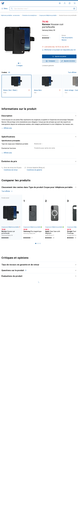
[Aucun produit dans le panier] (74, 3)
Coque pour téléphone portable (48, 15)
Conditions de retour (11, 170)
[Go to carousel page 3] (38, 243)
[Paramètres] (59, 3)
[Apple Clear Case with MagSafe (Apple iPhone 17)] (55, 217)
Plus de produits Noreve (67, 38)
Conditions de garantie (34, 170)
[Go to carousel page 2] (37, 243)
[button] (59, 47)
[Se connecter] (65, 3)
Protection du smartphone (29, 15)
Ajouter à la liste (69, 61)
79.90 (45, 21)
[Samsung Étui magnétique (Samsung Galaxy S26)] (33, 217)
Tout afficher (72, 72)
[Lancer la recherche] (12, 8)
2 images (19, 65)
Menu (6, 8)
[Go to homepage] (3, 3)
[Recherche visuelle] (74, 8)
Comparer (52, 61)
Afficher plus (8, 128)
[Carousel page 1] (35, 243)
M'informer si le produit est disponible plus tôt (60, 50)
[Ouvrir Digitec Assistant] (69, 3)
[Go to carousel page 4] (40, 243)
